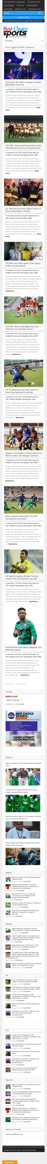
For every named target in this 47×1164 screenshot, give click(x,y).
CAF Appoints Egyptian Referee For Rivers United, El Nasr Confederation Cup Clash (22, 577)
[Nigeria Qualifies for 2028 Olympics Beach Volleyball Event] (23, 777)
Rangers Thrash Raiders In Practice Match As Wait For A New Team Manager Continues (23, 454)
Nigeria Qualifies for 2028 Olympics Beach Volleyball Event (23, 764)
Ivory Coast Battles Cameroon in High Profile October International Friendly (24, 981)
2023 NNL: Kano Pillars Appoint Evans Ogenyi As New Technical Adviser (23, 264)
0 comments (10, 89)
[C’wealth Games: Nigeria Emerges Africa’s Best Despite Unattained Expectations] (23, 803)
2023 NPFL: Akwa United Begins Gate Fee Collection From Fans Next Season (22, 327)
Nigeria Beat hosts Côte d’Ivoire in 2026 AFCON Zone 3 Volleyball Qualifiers (25, 946)
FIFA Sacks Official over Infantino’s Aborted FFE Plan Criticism (26, 1045)
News (35, 92)
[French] (11, 696)
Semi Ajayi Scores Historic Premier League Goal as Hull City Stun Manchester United (26, 988)
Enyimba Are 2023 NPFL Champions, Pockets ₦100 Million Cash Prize (23, 83)
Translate (21, 704)
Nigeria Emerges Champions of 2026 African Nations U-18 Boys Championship (26, 929)
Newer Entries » (21, 684)
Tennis (20, 5)
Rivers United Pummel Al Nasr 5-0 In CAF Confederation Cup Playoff (21, 517)
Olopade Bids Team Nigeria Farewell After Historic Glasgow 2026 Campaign (23, 844)
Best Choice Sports (31, 89)
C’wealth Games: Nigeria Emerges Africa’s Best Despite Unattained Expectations (21, 791)
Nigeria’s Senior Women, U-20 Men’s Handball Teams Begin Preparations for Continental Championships (25, 886)
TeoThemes (33, 1150)
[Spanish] (16, 696)
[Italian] (14, 696)
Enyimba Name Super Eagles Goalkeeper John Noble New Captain (23, 648)
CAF (7, 92)
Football (12, 92)
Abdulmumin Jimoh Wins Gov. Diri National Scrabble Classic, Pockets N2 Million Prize (23, 817)
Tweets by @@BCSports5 (14, 1134)
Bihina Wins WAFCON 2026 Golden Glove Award (26, 1005)
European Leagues (14, 1)
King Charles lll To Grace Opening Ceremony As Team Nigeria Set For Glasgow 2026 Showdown (24, 895)
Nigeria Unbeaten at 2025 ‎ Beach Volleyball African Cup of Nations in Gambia (26, 964)
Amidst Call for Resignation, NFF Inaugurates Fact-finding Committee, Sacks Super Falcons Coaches (26, 996)
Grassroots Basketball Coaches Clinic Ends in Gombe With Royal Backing (26, 1093)
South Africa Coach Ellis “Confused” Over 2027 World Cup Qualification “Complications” (25, 1013)
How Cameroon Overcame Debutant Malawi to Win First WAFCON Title (24, 1069)
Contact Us (34, 9)
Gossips (8, 9)
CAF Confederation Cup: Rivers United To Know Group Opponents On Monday (22, 391)
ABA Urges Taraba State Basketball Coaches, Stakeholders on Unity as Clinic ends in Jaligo (25, 1101)
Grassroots (33, 1)
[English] (9, 696)
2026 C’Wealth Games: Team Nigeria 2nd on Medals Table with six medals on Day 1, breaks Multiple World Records (26, 938)
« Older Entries (9, 684)
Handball (9, 5)
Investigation (28, 92)
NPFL (39, 92)
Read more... (10, 291)
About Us (20, 9)
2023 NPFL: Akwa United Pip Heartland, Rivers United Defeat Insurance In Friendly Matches (24, 146)
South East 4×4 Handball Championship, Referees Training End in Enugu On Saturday (25, 912)
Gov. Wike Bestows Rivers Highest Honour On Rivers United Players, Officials (23, 210)
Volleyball (32, 5)
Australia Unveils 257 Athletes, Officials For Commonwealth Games (26, 904)
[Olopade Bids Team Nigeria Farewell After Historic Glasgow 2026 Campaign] (23, 856)
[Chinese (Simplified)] (7, 696)
